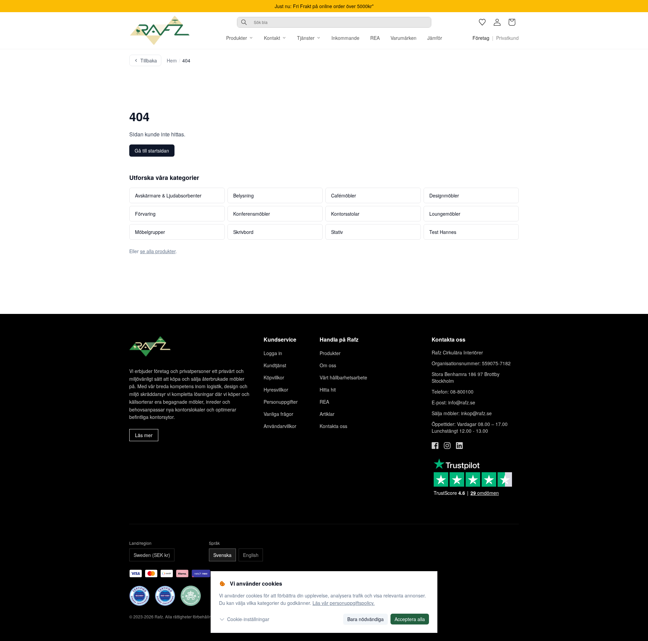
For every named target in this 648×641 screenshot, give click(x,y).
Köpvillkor (274, 377)
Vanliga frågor (278, 413)
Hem (172, 60)
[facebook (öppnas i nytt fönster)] (435, 445)
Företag (481, 37)
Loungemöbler (444, 213)
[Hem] (159, 30)
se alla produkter (158, 251)
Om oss (328, 365)
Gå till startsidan (152, 150)
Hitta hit (328, 389)
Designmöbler (444, 195)
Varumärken (403, 37)
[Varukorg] (512, 22)
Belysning (243, 195)
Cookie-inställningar (248, 619)
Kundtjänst (275, 365)
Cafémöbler (343, 195)
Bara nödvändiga (365, 619)
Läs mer (144, 435)
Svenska (222, 555)
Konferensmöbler (251, 213)
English (251, 555)
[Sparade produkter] (482, 22)
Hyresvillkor (276, 389)
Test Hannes (442, 232)
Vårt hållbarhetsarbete (343, 377)
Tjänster (306, 37)
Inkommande (345, 37)
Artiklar (327, 413)
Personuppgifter (281, 401)
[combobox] (334, 22)
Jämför (434, 37)
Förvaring (145, 213)
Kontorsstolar (345, 213)
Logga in (273, 353)
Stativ (337, 232)
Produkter (236, 37)
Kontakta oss (333, 426)
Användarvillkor (280, 426)
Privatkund (507, 37)
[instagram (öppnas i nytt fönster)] (447, 445)
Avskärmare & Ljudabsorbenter (168, 195)
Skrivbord (243, 232)
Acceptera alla (410, 619)
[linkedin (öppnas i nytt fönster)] (459, 445)
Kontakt (272, 37)
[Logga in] (497, 22)
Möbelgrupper (150, 232)
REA (375, 37)
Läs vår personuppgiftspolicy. (344, 602)
